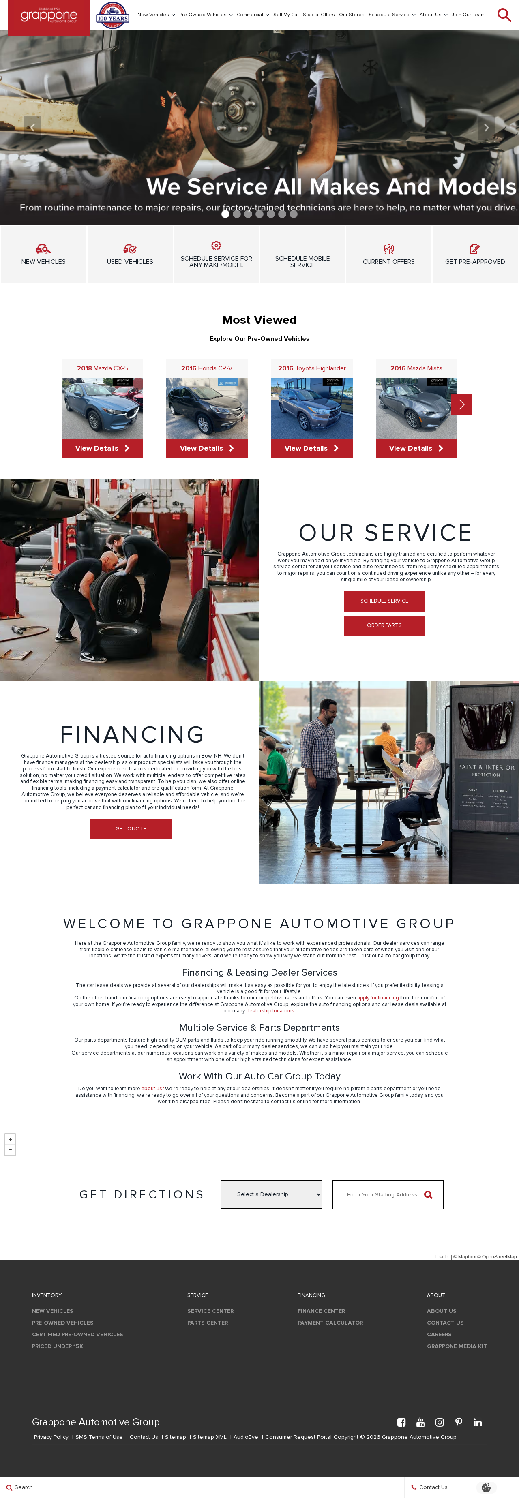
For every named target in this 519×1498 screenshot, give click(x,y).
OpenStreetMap (499, 1256)
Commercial (250, 15)
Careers (439, 1335)
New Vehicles (153, 15)
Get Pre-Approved (475, 262)
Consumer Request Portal (298, 1437)
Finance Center (321, 1311)
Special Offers (319, 15)
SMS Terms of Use (99, 1437)
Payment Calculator (330, 1323)
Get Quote (131, 829)
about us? (153, 1088)
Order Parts (384, 625)
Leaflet (442, 1256)
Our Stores (352, 15)
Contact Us (445, 1323)
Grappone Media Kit (457, 1346)
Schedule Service (389, 15)
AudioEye (246, 1437)
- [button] (10, 1150)
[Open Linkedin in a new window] (478, 1422)
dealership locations (270, 1011)
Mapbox (467, 1256)
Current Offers (389, 262)
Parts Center (207, 1323)
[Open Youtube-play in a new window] (420, 1422)
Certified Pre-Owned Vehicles (77, 1335)
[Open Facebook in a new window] (401, 1422)
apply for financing (378, 998)
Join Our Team (468, 15)
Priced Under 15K (57, 1346)
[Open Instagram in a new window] (439, 1422)
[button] (505, 15)
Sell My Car (286, 15)
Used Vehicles (130, 262)
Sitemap (175, 1437)
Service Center (210, 1311)
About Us (431, 15)
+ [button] (10, 1139)
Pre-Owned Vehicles (203, 15)
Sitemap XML (210, 1437)
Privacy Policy (51, 1437)
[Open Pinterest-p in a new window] (458, 1422)
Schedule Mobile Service (302, 261)
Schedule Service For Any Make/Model (216, 261)
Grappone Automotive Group (96, 1422)
